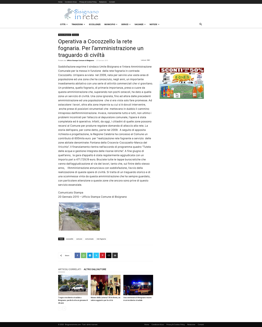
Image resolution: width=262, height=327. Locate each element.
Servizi (124, 24)
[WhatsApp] (83, 255)
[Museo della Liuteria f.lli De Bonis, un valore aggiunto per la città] (105, 285)
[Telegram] (90, 255)
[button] (200, 24)
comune (79, 239)
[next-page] (64, 308)
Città (63, 24)
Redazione (103, 2)
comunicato (89, 239)
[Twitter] (96, 255)
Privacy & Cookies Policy (88, 2)
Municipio (109, 24)
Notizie (153, 24)
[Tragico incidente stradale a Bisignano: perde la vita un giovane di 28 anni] (73, 285)
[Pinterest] (102, 255)
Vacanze (139, 24)
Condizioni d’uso (71, 2)
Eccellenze (95, 24)
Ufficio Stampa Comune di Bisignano (80, 60)
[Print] (115, 255)
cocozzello (69, 239)
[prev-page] (60, 308)
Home (60, 2)
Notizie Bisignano (64, 35)
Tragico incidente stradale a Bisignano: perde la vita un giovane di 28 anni (73, 300)
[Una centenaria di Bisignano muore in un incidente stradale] (138, 285)
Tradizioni (77, 24)
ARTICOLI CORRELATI (69, 269)
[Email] (108, 255)
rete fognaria (101, 239)
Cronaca (75, 35)
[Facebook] (77, 255)
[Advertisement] (154, 14)
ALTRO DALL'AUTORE (95, 269)
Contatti (112, 2)
